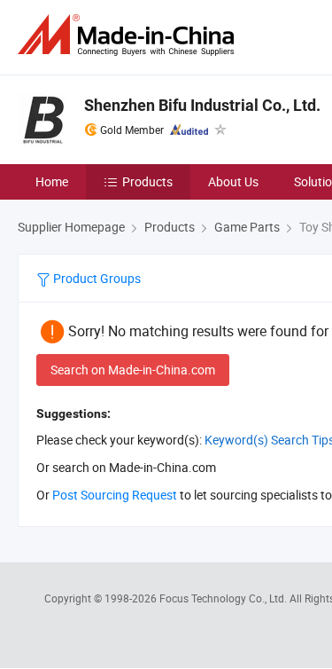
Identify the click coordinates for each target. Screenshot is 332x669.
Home (51, 181)
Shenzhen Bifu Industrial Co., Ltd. (202, 105)
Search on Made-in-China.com (132, 369)
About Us (233, 181)
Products (147, 181)
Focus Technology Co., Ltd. (224, 598)
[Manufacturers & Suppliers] (129, 35)
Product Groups (95, 278)
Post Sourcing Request (114, 494)
